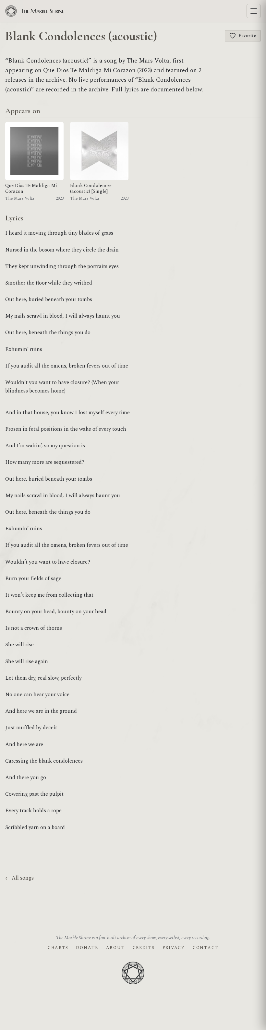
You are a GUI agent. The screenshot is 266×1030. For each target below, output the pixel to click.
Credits (144, 947)
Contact (205, 947)
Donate (87, 947)
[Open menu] (254, 11)
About (115, 947)
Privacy (174, 947)
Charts (58, 947)
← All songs (19, 878)
